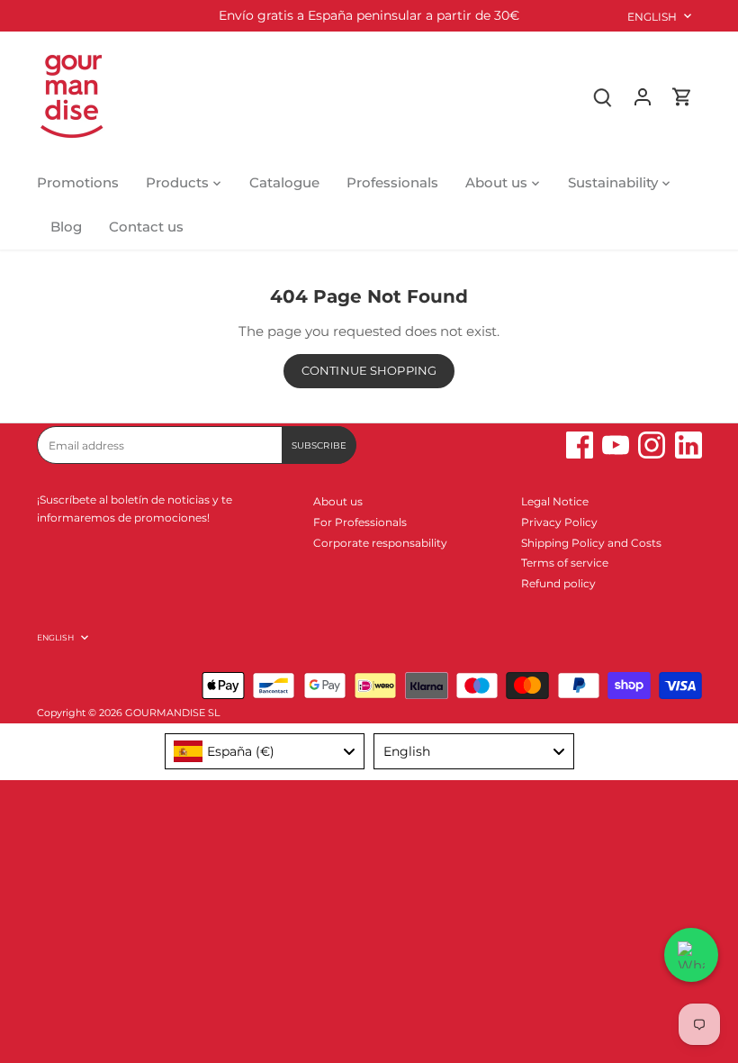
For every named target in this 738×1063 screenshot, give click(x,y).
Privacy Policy (559, 522)
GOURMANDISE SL (172, 713)
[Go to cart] (682, 96)
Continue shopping (369, 370)
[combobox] (265, 751)
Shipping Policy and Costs (591, 543)
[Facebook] (579, 445)
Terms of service (564, 562)
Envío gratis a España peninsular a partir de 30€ (369, 15)
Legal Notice (555, 501)
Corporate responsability (380, 543)
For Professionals (360, 522)
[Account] (642, 96)
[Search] (603, 96)
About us (338, 501)
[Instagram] (651, 445)
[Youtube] (615, 445)
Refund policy (558, 583)
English (652, 16)
